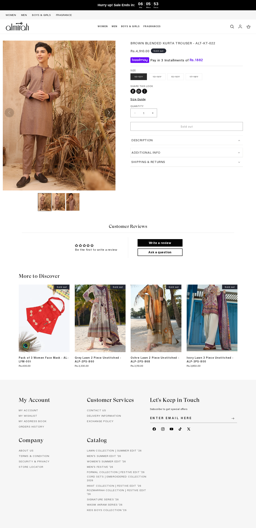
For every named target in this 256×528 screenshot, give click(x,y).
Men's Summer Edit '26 (104, 456)
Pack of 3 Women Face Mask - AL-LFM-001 (44, 359)
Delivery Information (104, 415)
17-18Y (196, 77)
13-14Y (159, 77)
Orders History (31, 426)
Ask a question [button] (159, 252)
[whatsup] (138, 91)
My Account (28, 410)
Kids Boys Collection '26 (107, 510)
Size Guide (138, 99)
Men (24, 15)
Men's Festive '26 (100, 467)
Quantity (136, 106)
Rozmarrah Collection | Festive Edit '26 (116, 492)
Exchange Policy (100, 421)
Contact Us (96, 410)
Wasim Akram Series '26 (105, 504)
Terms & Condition (34, 456)
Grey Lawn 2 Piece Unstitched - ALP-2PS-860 (98, 359)
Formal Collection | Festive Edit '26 (116, 472)
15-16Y (177, 77)
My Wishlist (28, 415)
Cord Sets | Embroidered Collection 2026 (116, 478)
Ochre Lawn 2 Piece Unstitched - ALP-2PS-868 (155, 359)
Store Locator (31, 467)
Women (11, 15)
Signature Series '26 (103, 499)
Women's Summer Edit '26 (106, 461)
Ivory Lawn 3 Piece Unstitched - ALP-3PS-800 (210, 359)
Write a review (160, 243)
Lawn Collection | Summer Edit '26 (114, 450)
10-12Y (140, 77)
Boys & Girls (41, 15)
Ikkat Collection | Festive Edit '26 (114, 485)
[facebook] (132, 91)
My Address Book (32, 421)
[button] (103, 26)
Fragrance (64, 15)
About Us (26, 450)
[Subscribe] (233, 418)
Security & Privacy (34, 461)
